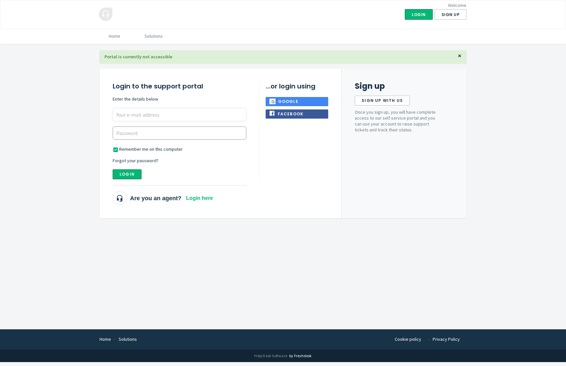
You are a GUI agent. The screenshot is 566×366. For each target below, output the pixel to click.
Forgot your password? (136, 161)
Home (114, 36)
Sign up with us (382, 100)
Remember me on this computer (151, 149)
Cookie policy (408, 339)
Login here (199, 198)
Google (288, 101)
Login (127, 174)
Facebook (291, 114)
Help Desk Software (271, 355)
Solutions (153, 36)
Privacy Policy (446, 339)
